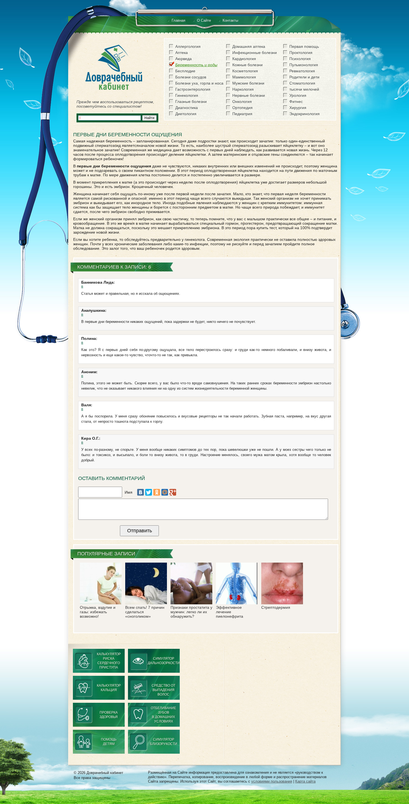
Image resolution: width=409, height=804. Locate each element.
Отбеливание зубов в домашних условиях (163, 714)
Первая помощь (304, 46)
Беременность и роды (196, 65)
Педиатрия (242, 114)
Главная (178, 20)
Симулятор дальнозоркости (164, 661)
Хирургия (297, 107)
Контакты (230, 20)
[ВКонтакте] (140, 492)
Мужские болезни (248, 83)
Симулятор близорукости (163, 742)
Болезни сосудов (190, 77)
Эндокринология (304, 114)
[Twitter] (148, 492)
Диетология (185, 114)
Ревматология (302, 71)
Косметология (245, 71)
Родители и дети (304, 77)
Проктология (300, 52)
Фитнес (296, 101)
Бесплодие (185, 71)
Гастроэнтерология (192, 89)
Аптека (181, 52)
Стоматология (302, 83)
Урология (297, 95)
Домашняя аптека (248, 46)
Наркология (243, 89)
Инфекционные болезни (254, 52)
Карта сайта (305, 781)
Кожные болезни (247, 65)
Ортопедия (242, 107)
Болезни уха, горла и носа (199, 83)
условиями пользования (271, 781)
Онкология (242, 101)
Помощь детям (109, 742)
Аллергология (188, 46)
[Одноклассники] (156, 492)
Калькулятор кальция (109, 688)
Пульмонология (303, 65)
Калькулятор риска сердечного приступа (109, 660)
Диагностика (186, 107)
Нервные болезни (248, 95)
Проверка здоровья (109, 715)
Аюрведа (183, 58)
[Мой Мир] (164, 492)
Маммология (244, 77)
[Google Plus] (172, 492)
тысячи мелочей (304, 89)
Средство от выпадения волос (163, 690)
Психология (300, 58)
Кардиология (244, 58)
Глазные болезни (191, 101)
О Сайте (204, 20)
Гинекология (186, 95)
